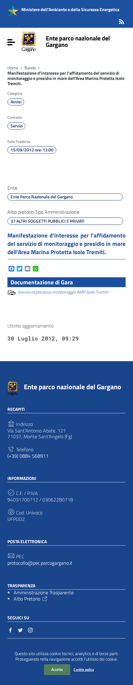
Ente (12, 188)
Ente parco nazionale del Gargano (78, 41)
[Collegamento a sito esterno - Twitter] (20, 629)
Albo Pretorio (27, 598)
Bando (30, 67)
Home (12, 67)
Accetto (57, 669)
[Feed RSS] (121, 20)
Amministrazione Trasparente (44, 592)
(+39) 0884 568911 (28, 456)
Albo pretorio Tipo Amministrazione (43, 212)
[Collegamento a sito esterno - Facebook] (10, 629)
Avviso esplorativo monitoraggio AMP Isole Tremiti (63, 292)
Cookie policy (84, 669)
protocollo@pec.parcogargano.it (39, 563)
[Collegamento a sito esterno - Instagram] (30, 629)
